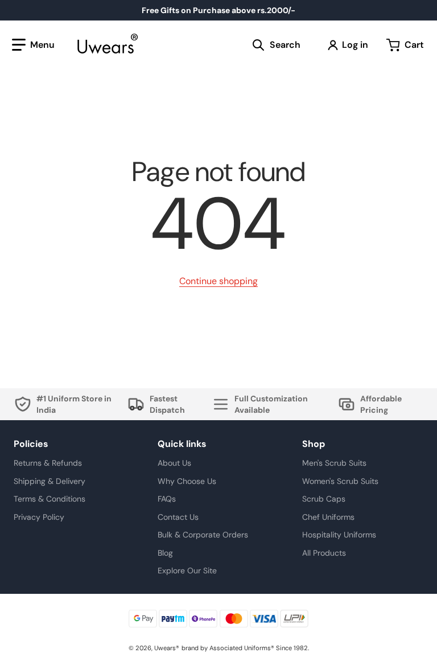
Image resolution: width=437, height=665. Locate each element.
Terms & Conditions (49, 499)
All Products (324, 553)
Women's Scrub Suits (340, 481)
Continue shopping (218, 281)
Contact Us (178, 517)
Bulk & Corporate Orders (203, 534)
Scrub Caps (323, 499)
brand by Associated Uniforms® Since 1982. (245, 648)
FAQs (167, 499)
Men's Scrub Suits (334, 463)
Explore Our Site (187, 570)
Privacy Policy (39, 517)
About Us (174, 463)
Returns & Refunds (48, 463)
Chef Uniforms (328, 517)
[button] (33, 45)
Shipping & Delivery (49, 481)
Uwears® (166, 648)
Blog (165, 553)
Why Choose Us (187, 481)
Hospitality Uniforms (339, 534)
